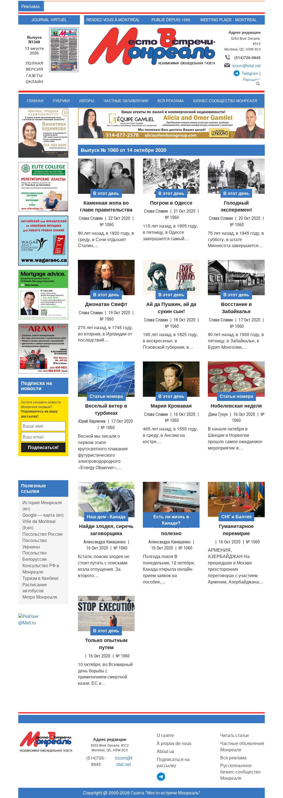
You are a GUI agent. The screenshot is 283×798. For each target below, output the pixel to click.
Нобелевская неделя (236, 405)
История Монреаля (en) (42, 505)
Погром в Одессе (171, 202)
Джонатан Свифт (106, 304)
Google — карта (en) (43, 515)
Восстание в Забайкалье (236, 308)
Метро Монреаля (39, 597)
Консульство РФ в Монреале (40, 568)
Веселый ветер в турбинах (106, 409)
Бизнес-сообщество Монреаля (225, 100)
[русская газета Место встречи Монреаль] (46, 741)
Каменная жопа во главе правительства (106, 206)
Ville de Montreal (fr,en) (39, 524)
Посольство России (42, 534)
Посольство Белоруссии (34, 555)
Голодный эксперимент (236, 206)
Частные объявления (126, 100)
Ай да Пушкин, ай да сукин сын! (171, 308)
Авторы (86, 100)
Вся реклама (171, 100)
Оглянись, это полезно (171, 530)
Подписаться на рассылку (173, 762)
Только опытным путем (106, 644)
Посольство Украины (34, 543)
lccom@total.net (246, 65)
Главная (35, 100)
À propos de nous (174, 743)
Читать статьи (234, 735)
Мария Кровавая (171, 405)
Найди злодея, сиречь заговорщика (106, 530)
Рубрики (61, 100)
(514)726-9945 (247, 57)
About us (165, 751)
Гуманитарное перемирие (236, 530)
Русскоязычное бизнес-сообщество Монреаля (240, 771)
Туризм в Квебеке (40, 578)
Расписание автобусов (34, 587)
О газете (165, 735)
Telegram (250, 73)
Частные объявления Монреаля (242, 746)
